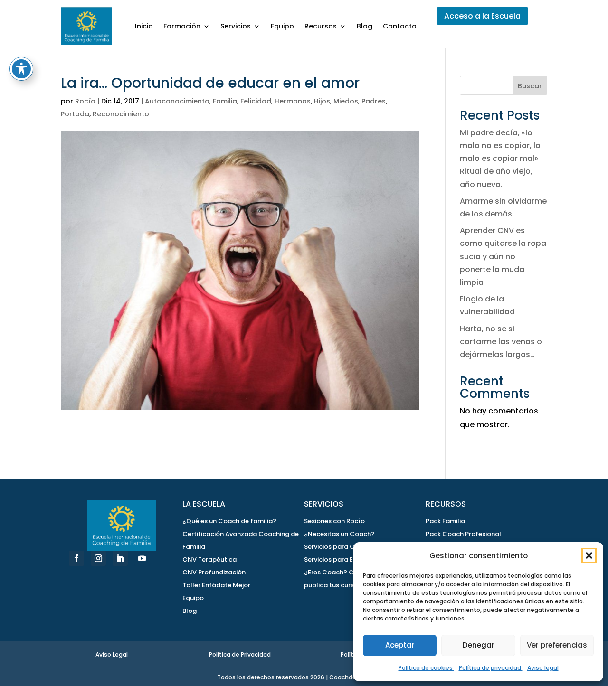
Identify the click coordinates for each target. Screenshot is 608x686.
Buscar (530, 86)
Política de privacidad (490, 668)
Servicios (235, 26)
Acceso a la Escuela (482, 15)
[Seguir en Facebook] (76, 558)
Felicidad (255, 101)
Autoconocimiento (177, 101)
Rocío (85, 101)
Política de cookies (426, 668)
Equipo (282, 26)
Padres (373, 101)
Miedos (345, 101)
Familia (225, 101)
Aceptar (400, 645)
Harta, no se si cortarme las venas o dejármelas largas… (501, 341)
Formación (181, 26)
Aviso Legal (111, 654)
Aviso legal (543, 668)
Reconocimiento (121, 114)
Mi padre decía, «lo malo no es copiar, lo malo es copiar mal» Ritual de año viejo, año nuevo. (500, 158)
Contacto (400, 26)
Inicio (144, 26)
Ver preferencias (557, 645)
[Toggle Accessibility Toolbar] (21, 68)
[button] (589, 555)
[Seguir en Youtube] (142, 558)
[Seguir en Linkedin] (120, 558)
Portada (75, 114)
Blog (364, 26)
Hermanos (293, 101)
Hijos (322, 101)
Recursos (320, 26)
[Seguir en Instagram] (98, 558)
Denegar (478, 645)
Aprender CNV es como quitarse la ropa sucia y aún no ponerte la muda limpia (503, 256)
